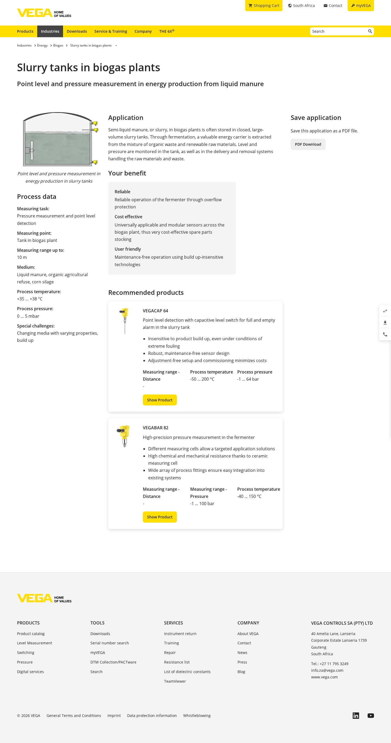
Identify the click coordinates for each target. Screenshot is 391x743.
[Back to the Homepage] (44, 598)
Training (171, 642)
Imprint (114, 715)
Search (96, 671)
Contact (244, 642)
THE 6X (166, 31)
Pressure (25, 662)
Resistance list (177, 662)
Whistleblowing (197, 715)
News (242, 652)
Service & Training (110, 31)
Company (143, 31)
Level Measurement (34, 642)
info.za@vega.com (327, 670)
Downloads (77, 31)
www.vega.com (324, 676)
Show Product (160, 399)
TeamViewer (175, 681)
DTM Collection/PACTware (113, 662)
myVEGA (97, 652)
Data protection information (152, 715)
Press (242, 662)
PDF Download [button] (308, 144)
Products (25, 31)
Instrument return (180, 633)
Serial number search (109, 642)
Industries (50, 31)
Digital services (30, 671)
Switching (25, 652)
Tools (97, 623)
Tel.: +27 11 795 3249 (329, 663)
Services (173, 623)
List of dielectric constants (187, 671)
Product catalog (31, 633)
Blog (241, 671)
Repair (170, 652)
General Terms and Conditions (74, 715)
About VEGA (248, 633)
